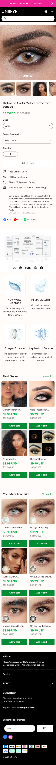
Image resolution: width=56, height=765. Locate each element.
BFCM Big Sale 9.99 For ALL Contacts (26, 3)
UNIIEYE (9, 11)
